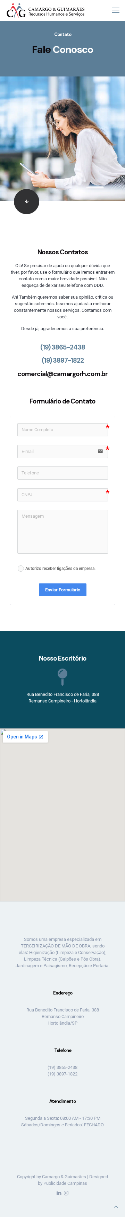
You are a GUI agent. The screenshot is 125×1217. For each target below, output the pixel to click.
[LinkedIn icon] (58, 1193)
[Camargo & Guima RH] (45, 10)
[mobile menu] (116, 10)
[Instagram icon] (66, 1193)
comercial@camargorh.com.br (62, 374)
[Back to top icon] (116, 1207)
